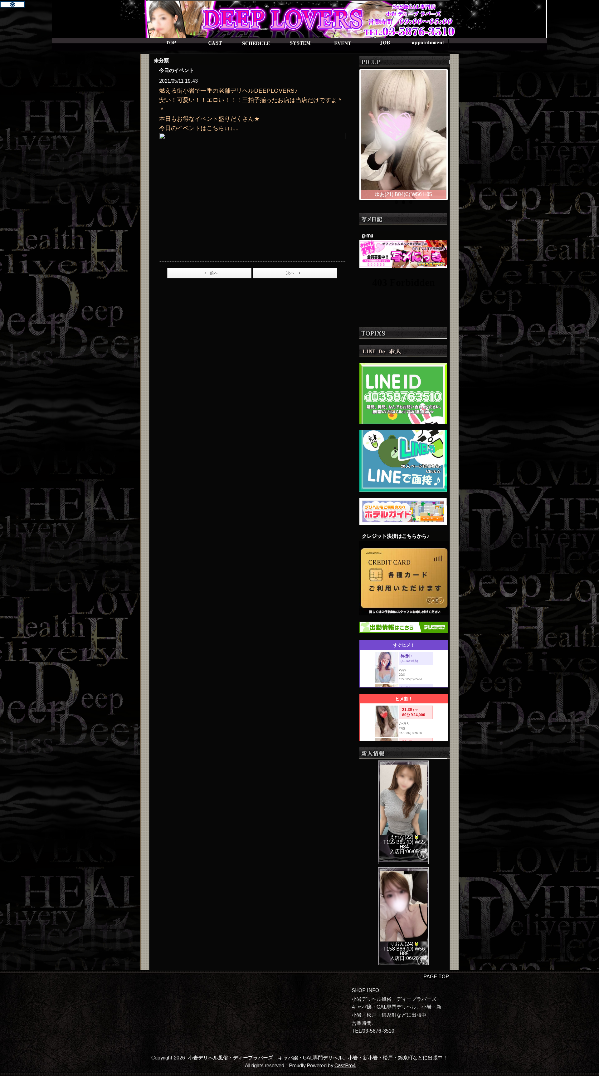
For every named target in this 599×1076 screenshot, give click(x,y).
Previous (354, 133)
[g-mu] (403, 253)
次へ (290, 273)
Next (453, 133)
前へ (214, 273)
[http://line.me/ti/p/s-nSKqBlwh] (403, 392)
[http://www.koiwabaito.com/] (403, 460)
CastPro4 (345, 1065)
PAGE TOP (436, 976)
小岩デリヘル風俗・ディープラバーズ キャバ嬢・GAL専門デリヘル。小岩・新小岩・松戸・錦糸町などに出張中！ (318, 1057)
